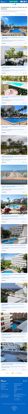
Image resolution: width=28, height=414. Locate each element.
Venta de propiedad (17, 385)
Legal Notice (14, 406)
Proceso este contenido (4, 389)
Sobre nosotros (3, 385)
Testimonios (3, 387)
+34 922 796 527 (17, 398)
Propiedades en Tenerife (4, 383)
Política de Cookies (14, 408)
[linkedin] (26, 381)
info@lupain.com (18, 399)
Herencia (15, 390)
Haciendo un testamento (18, 389)
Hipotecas (15, 387)
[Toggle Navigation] (26, 1)
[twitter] (25, 381)
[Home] (3, 1)
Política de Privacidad (14, 407)
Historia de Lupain (4, 386)
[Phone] (6, 1)
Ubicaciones (14, 409)
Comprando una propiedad (18, 383)
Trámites (15, 386)
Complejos (14, 410)
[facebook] (23, 381)
